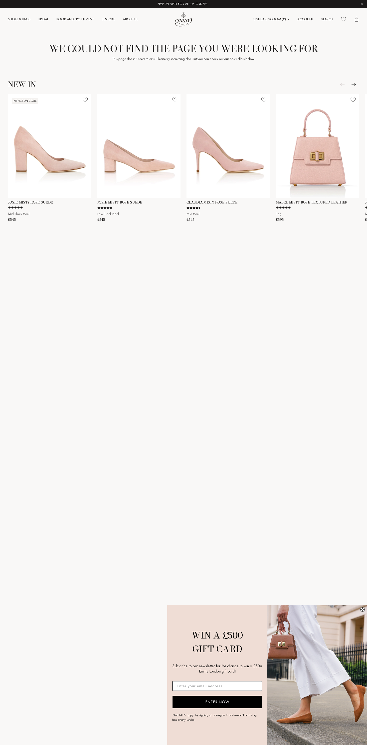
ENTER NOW (217, 701)
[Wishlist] (343, 19)
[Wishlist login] (85, 100)
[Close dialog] (362, 609)
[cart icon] (356, 19)
